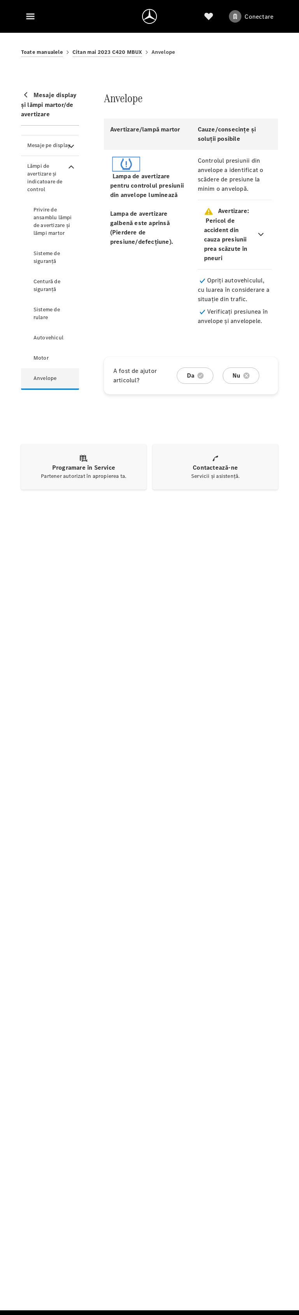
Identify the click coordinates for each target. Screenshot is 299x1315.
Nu (236, 375)
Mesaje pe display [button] (48, 145)
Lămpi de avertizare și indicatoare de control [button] (45, 177)
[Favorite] (208, 16)
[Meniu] (30, 16)
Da (190, 375)
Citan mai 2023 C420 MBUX (107, 52)
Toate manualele (42, 52)
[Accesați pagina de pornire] (149, 16)
